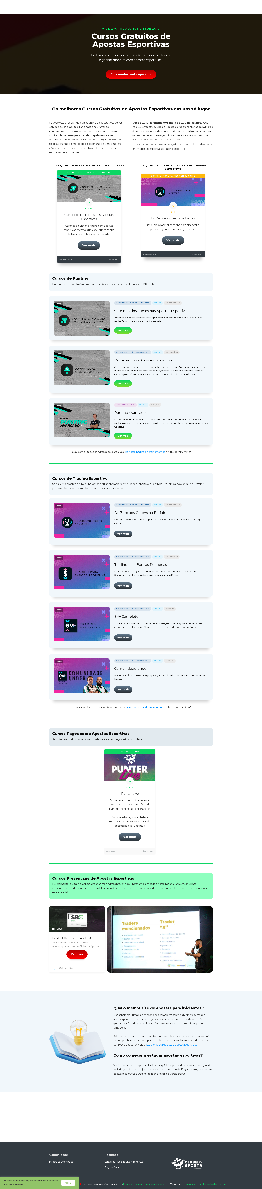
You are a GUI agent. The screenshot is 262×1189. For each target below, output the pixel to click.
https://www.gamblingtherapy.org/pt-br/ (144, 1184)
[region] (39, 1183)
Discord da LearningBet (61, 1161)
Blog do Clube (111, 1167)
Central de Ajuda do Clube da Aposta (123, 1161)
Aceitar (68, 1183)
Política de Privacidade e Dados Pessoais (205, 1184)
